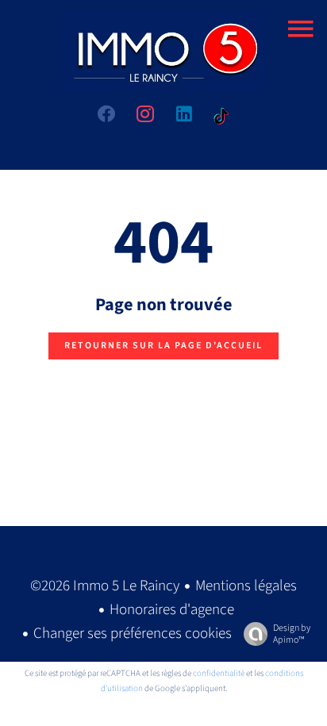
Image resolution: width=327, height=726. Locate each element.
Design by (291, 633)
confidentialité (218, 673)
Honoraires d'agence (172, 609)
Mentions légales (246, 586)
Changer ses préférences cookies (132, 633)
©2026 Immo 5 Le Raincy (104, 586)
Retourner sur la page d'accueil (163, 345)
